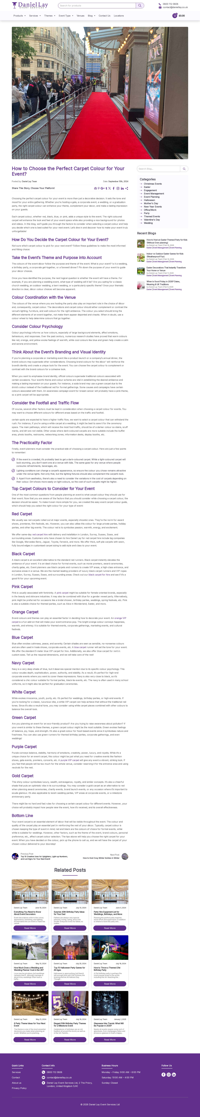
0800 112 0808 (170, 4)
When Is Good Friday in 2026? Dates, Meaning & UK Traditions (163, 282)
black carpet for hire (99, 574)
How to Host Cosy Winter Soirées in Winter (101, 858)
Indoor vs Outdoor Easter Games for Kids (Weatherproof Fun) (165, 255)
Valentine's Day (152, 219)
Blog (90, 15)
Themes (48, 15)
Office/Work (150, 210)
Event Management (154, 193)
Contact (16, 1077)
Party (147, 213)
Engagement (150, 190)
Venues (80, 15)
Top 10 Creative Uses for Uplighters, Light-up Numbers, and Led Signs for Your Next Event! (44, 857)
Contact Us (104, 15)
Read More (30, 928)
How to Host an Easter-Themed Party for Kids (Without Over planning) (167, 241)
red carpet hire (40, 534)
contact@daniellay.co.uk (175, 7)
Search (184, 168)
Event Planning (151, 196)
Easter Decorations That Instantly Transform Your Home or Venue (166, 269)
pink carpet (62, 592)
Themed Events (152, 216)
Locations (119, 15)
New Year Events (153, 206)
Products (18, 15)
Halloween (149, 200)
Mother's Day (151, 203)
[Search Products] (140, 5)
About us (16, 1082)
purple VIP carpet (70, 760)
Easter (147, 187)
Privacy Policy (19, 1088)
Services (33, 15)
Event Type (64, 15)
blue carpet (80, 647)
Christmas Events (153, 183)
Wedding (148, 223)
